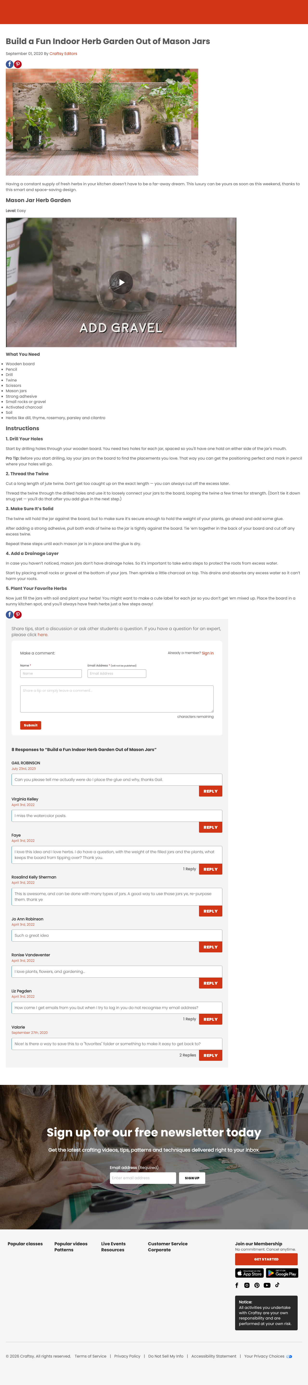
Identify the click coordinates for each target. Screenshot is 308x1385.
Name (25, 666)
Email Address (112, 666)
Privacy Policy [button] (127, 1356)
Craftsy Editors (63, 53)
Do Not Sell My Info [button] (166, 1356)
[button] (9, 64)
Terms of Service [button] (90, 1356)
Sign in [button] (208, 653)
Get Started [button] (266, 1259)
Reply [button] (211, 791)
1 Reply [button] (189, 869)
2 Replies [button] (188, 1055)
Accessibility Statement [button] (213, 1356)
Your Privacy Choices (264, 1356)
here (42, 635)
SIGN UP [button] (192, 1178)
